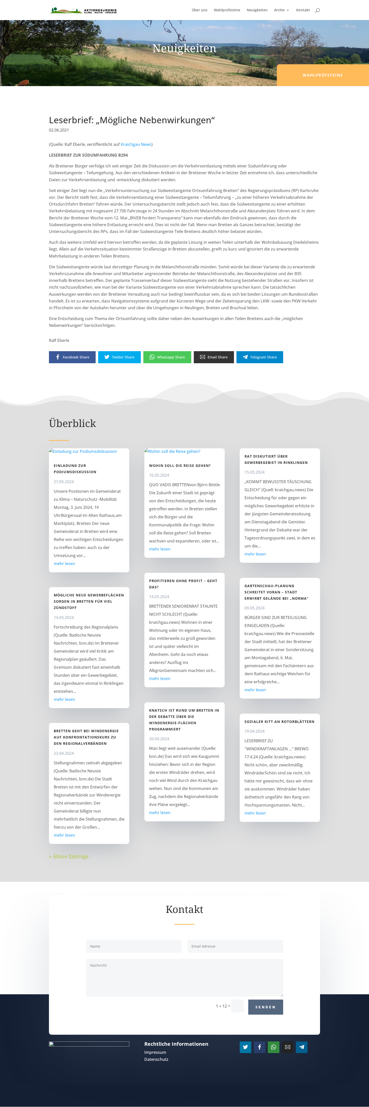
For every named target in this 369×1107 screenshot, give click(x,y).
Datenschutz (156, 1059)
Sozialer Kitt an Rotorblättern (279, 721)
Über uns (199, 10)
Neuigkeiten (257, 10)
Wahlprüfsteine (227, 10)
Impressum (155, 1052)
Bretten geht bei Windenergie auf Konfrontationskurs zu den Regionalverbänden (86, 737)
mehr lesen (64, 563)
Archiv (279, 10)
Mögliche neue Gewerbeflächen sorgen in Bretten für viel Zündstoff (89, 601)
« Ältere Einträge (69, 856)
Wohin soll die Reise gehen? (180, 465)
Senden (265, 1006)
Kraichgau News (136, 144)
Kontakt (303, 10)
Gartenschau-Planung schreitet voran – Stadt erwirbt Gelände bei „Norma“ (276, 592)
